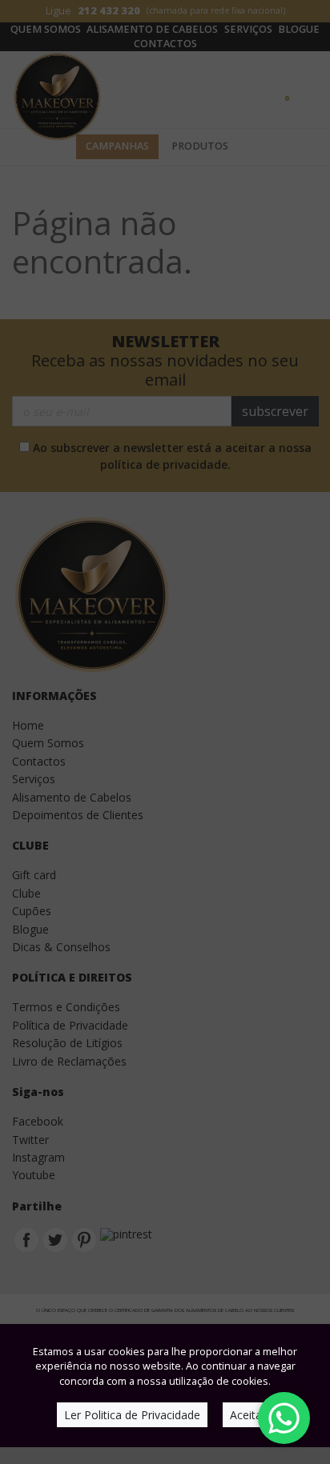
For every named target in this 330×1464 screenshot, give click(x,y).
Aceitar (248, 1414)
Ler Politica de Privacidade (132, 1414)
